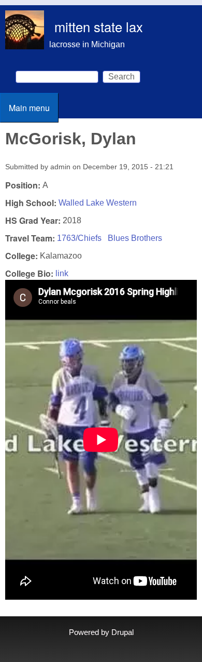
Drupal (122, 632)
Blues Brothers (135, 238)
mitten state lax (98, 26)
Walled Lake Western (98, 202)
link (61, 273)
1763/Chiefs (79, 238)
